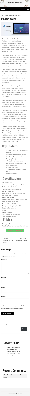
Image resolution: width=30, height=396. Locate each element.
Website (3, 296)
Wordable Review (12, 349)
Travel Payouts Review (13, 347)
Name (3, 278)
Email (3, 287)
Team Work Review (21, 240)
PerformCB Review (12, 356)
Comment (4, 260)
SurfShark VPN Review (13, 354)
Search (5, 325)
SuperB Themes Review (14, 351)
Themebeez (19, 394)
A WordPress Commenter (10, 375)
